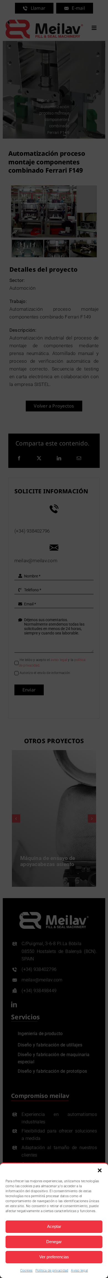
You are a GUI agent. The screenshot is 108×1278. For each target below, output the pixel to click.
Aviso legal (79, 1270)
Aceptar (54, 1226)
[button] (99, 1170)
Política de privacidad (51, 1270)
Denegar (54, 1241)
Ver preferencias (54, 1256)
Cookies (26, 1270)
